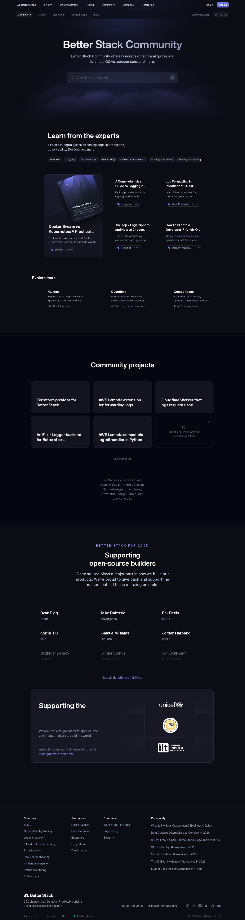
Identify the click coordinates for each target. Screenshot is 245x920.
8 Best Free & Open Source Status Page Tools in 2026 (185, 840)
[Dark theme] (226, 14)
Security (109, 837)
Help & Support (80, 824)
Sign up (222, 5)
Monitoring (108, 159)
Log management (34, 837)
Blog (96, 14)
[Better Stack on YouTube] (219, 906)
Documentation (201, 14)
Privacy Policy (50, 916)
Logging (70, 159)
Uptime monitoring (35, 870)
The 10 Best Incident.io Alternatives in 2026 (178, 861)
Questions (59, 14)
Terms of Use (31, 916)
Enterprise (77, 837)
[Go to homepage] (26, 5)
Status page (31, 876)
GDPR (65, 916)
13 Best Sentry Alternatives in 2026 (173, 847)
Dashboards (79, 850)
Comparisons (79, 14)
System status (85, 916)
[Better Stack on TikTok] (193, 906)
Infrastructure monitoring (39, 844)
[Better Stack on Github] (212, 906)
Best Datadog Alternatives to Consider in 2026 (180, 832)
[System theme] (221, 14)
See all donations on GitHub (122, 677)
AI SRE (28, 824)
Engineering (111, 831)
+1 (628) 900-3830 (130, 905)
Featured (55, 159)
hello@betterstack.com (56, 753)
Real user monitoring (37, 857)
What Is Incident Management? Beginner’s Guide (181, 825)
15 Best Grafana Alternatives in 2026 (174, 854)
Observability (88, 159)
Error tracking (32, 850)
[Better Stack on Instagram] (187, 906)
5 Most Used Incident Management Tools (176, 869)
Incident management (132, 159)
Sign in (209, 5)
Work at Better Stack (117, 824)
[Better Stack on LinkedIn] (200, 906)
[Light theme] (216, 14)
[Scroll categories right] (193, 159)
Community (24, 14)
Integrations (78, 844)
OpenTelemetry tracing (38, 831)
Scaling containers (162, 159)
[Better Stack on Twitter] (206, 906)
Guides (42, 14)
